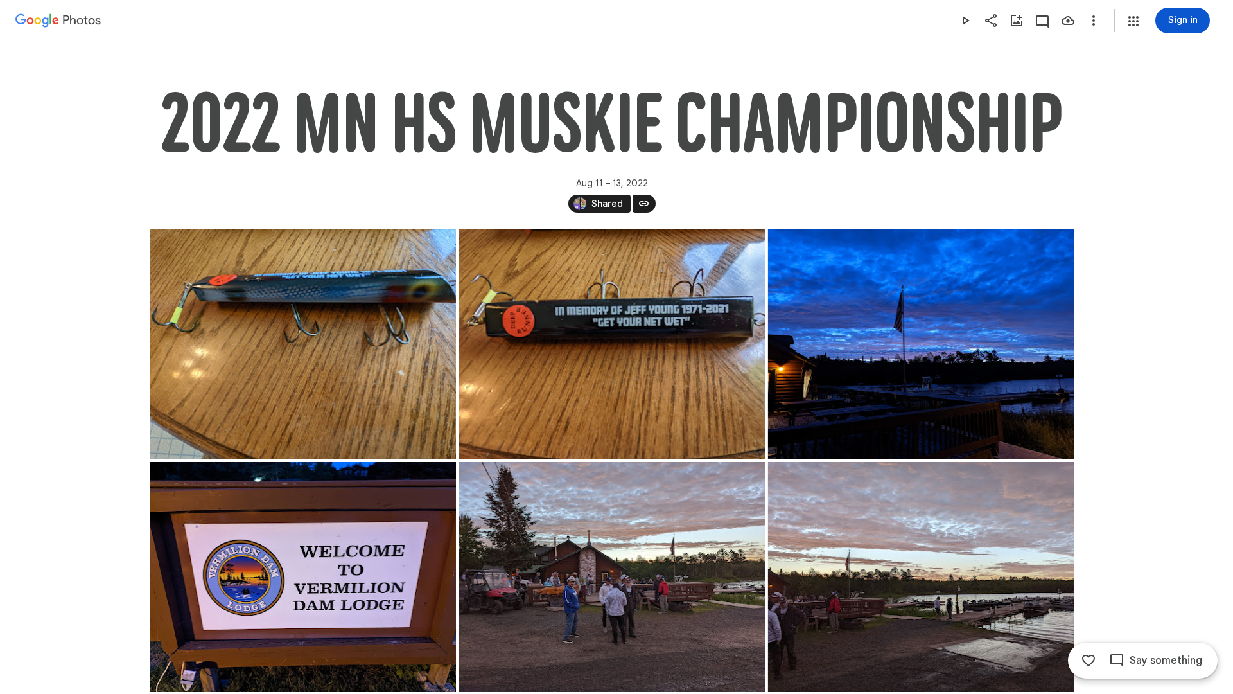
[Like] (1088, 660)
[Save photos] (1068, 20)
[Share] (991, 20)
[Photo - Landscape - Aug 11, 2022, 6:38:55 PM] (303, 344)
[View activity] (1042, 20)
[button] (1133, 21)
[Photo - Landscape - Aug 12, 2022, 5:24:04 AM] (920, 344)
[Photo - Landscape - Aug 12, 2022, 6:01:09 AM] (612, 577)
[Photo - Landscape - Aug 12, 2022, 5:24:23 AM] (303, 577)
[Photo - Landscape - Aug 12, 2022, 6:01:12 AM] (920, 577)
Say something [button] (1166, 660)
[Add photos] (1016, 20)
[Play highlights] (965, 20)
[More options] (1093, 20)
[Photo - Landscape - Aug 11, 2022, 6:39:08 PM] (612, 344)
